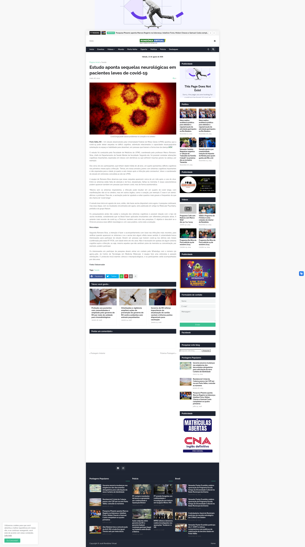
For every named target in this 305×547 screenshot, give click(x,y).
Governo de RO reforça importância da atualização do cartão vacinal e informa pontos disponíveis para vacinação (161, 314)
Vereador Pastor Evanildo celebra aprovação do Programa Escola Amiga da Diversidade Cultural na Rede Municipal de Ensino (201, 488)
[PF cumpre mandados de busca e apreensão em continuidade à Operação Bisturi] (141, 489)
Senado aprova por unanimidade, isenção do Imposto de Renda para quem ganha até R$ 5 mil (207, 153)
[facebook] (215, 41)
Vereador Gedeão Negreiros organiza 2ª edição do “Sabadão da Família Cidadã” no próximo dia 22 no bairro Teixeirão (188, 155)
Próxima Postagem (167, 353)
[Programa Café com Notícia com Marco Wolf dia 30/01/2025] (188, 209)
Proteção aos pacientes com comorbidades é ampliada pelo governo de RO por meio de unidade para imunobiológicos (103, 312)
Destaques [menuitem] (173, 49)
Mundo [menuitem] (121, 49)
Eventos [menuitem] (100, 49)
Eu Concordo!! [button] (12, 541)
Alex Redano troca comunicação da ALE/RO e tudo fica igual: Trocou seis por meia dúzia (115, 529)
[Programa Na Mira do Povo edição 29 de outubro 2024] (188, 233)
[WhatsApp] (121, 276)
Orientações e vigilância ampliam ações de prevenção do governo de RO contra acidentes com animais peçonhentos (132, 312)
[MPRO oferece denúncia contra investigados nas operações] (163, 514)
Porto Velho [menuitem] (132, 49)
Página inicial (94, 62)
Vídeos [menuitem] (110, 49)
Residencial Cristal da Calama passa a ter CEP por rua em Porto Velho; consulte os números (204, 382)
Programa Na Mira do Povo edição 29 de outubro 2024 (188, 242)
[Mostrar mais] (135, 276)
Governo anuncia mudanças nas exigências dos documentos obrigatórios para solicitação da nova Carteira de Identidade (204, 367)
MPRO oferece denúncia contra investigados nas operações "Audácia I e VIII (163, 524)
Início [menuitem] (91, 49)
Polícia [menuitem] (163, 49)
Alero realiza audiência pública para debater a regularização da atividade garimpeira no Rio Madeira (188, 125)
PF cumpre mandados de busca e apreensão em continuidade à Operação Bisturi (141, 499)
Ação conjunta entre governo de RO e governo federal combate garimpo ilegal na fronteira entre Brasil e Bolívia (141, 526)
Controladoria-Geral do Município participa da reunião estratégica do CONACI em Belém (201, 515)
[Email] (131, 276)
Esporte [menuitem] (144, 49)
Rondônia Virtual (110, 543)
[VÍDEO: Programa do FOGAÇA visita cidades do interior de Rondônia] (207, 209)
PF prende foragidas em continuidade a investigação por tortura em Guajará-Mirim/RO (163, 499)
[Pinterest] (126, 276)
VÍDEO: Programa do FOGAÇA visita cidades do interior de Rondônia (207, 219)
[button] (210, 33)
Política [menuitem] (153, 49)
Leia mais (8, 535)
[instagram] (123, 468)
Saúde (103, 62)
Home (91, 41)
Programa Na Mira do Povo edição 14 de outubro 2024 (207, 242)
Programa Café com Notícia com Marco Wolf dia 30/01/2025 (187, 219)
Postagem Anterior (98, 353)
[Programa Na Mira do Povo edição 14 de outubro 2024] (207, 233)
